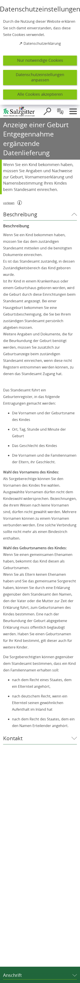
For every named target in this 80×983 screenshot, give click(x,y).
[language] (60, 111)
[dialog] (40, 52)
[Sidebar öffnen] (73, 111)
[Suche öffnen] (47, 111)
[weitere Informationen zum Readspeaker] (19, 202)
